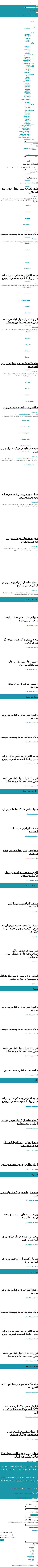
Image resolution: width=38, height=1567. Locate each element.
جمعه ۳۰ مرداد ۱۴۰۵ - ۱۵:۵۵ (32, 1461)
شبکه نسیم (27, 89)
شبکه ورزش (27, 102)
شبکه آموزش (27, 230)
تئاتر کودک (27, 47)
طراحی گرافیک (26, 67)
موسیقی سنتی (26, 55)
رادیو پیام (28, 331)
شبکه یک (28, 75)
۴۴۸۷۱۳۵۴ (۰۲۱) (16, 1488)
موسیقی (31, 54)
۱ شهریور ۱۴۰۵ (35, 196)
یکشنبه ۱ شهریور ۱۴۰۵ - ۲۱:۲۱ (32, 722)
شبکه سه (28, 78)
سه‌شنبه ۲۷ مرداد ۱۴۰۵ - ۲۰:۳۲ (31, 669)
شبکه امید (27, 90)
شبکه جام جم (27, 96)
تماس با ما (32, 1560)
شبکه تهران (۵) (26, 81)
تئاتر (32, 66)
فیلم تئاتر (28, 103)
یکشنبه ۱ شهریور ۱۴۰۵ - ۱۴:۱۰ (32, 1417)
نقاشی (28, 66)
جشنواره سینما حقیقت (25, 445)
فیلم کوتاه (28, 38)
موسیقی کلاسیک (26, 58)
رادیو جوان (27, 110)
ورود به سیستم (35, 1530)
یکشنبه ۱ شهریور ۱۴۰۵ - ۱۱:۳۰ (32, 1244)
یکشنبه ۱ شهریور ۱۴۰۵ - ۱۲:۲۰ (32, 1222)
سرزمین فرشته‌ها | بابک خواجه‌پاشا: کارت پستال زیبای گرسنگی (22, 953)
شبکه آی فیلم (27, 92)
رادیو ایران (27, 325)
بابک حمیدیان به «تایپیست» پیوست (19, 233)
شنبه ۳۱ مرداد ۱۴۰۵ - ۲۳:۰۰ (32, 1169)
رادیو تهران (27, 108)
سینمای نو (20, 1565)
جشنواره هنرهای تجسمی (24, 131)
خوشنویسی (27, 173)
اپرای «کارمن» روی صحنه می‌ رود (19, 1164)
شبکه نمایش (27, 236)
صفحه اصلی (31, 2)
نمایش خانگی (27, 36)
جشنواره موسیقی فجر (25, 129)
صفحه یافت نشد (29, 160)
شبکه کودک (27, 86)
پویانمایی (28, 41)
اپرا (29, 50)
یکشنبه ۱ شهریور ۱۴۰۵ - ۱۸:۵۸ (32, 1391)
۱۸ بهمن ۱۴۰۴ (35, 936)
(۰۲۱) (25, 1488)
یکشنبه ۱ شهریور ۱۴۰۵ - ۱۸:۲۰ (32, 1074)
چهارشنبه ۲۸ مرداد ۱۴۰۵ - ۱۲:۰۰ (31, 647)
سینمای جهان (27, 35)
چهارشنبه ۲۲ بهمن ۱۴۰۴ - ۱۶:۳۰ (31, 836)
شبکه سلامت (27, 97)
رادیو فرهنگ (27, 113)
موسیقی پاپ (27, 57)
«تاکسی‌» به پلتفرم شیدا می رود (20, 407)
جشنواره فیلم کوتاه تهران (24, 451)
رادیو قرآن (27, 119)
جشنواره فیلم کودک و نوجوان (24, 137)
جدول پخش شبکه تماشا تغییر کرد (20, 809)
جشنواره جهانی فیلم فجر (25, 126)
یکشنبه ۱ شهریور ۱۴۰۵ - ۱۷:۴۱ (32, 1200)
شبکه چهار (27, 80)
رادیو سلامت (27, 375)
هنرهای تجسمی (28, 148)
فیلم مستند (27, 53)
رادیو (32, 104)
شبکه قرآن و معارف (26, 99)
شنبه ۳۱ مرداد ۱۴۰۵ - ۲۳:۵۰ (32, 1150)
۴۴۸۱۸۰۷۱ (30, 1488)
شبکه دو (28, 77)
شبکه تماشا (27, 281)
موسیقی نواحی (26, 60)
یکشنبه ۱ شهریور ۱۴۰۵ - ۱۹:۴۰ (32, 785)
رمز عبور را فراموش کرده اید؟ (32, 1517)
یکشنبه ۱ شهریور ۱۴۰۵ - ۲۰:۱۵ (32, 763)
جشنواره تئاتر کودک (26, 132)
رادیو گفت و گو (27, 369)
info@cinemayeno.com (24, 1498)
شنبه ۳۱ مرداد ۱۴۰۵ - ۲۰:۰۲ (32, 1266)
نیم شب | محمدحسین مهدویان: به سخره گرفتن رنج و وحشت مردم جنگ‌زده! (20, 928)
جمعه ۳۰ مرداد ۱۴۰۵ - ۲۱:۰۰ (32, 625)
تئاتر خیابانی (27, 46)
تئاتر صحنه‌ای (27, 44)
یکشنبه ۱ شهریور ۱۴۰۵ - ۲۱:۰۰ (32, 741)
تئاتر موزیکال (27, 49)
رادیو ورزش (27, 121)
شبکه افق (28, 93)
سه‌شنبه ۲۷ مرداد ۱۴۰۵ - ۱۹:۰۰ (31, 880)
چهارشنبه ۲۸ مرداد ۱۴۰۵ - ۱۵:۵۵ (31, 858)
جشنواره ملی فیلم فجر (25, 125)
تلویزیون (31, 74)
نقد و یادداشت (29, 139)
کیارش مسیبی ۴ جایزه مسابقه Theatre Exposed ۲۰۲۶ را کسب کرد (20, 1409)
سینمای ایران (27, 33)
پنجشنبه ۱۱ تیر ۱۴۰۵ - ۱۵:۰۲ (32, 814)
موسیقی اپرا (27, 61)
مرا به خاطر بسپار (32, 1512)
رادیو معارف (27, 120)
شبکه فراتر (27, 87)
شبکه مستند (27, 100)
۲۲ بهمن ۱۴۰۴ (35, 911)
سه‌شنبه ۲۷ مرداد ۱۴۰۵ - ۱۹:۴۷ (31, 691)
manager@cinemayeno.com (23, 1493)
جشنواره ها (30, 124)
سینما (32, 21)
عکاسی (28, 64)
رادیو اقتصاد (27, 114)
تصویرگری (27, 186)
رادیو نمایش (27, 111)
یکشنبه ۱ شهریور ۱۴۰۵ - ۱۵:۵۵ (32, 1128)
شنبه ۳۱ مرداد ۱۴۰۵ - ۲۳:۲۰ (32, 1439)
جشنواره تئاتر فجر (26, 128)
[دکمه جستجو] (24, 7)
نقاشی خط (27, 70)
